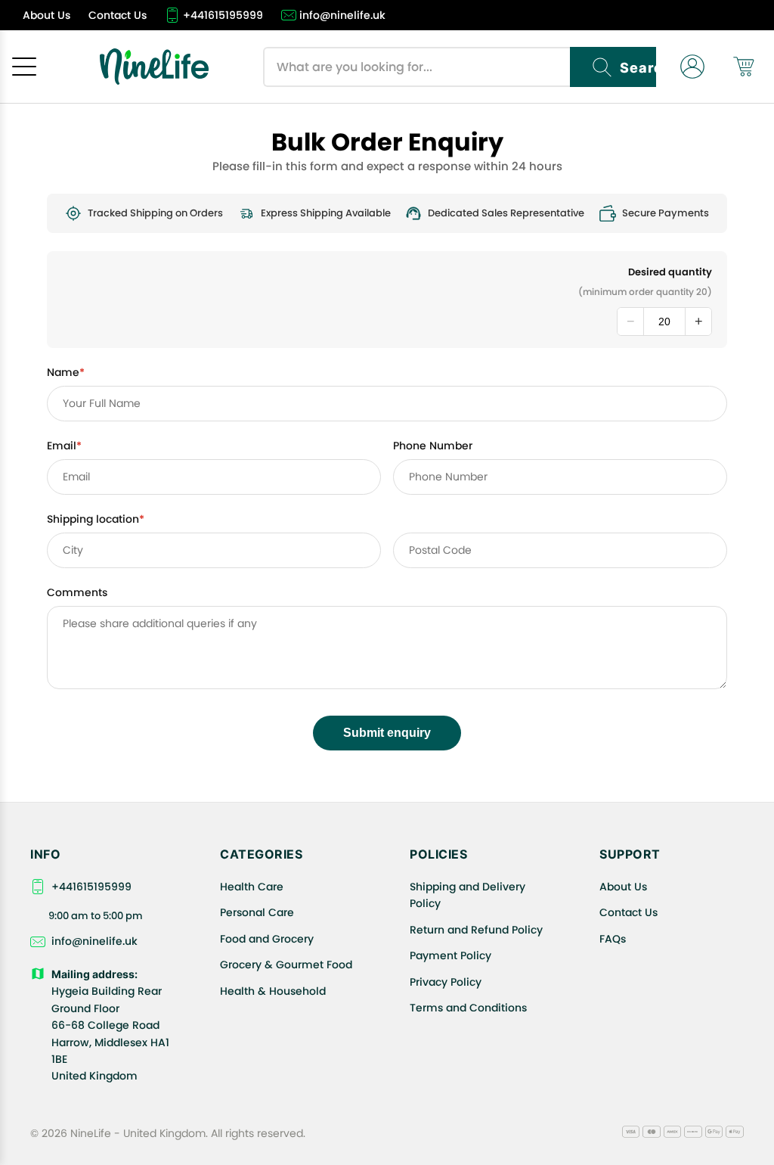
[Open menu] (24, 66)
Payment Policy (450, 955)
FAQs (612, 938)
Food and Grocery (267, 938)
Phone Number (432, 445)
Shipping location (95, 519)
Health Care (251, 886)
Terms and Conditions (468, 1007)
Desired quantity (670, 272)
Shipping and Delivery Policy (467, 895)
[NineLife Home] (154, 66)
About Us (623, 886)
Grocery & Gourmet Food (286, 964)
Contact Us (628, 912)
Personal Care (257, 912)
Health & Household (273, 991)
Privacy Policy (445, 981)
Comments (77, 592)
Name (66, 372)
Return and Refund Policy (476, 929)
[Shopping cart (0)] (744, 66)
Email (64, 445)
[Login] (692, 66)
